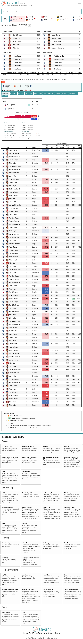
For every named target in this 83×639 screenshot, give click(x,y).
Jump (66, 575)
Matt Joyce (12, 186)
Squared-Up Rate (69, 507)
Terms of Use (27, 633)
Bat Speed (5, 493)
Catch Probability (49, 589)
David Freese (17, 35)
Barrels (45, 446)
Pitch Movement (27, 543)
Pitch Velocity (6, 543)
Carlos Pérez (17, 38)
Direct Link (5, 90)
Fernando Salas (59, 59)
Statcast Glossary (13, 437)
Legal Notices (48, 633)
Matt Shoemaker (59, 56)
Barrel (13, 418)
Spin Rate (67, 543)
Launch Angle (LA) (28, 446)
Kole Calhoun (17, 41)
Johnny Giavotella (58, 41)
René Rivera (13, 247)
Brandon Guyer (14, 179)
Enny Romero (18, 56)
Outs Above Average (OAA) (10, 589)
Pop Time (4, 575)
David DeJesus (14, 237)
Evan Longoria (13, 208)
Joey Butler (56, 35)
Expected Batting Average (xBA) (51, 458)
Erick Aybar (12, 163)
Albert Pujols (56, 38)
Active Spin (46, 543)
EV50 (3, 471)
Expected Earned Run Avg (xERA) (31, 558)
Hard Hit (12, 416)
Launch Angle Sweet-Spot (10, 457)
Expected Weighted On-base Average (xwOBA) (71, 458)
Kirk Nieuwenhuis (14, 170)
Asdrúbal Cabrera (14, 153)
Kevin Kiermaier (14, 244)
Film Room (4, 96)
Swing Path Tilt (48, 507)
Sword (12, 423)
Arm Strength (26, 575)
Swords (24, 523)
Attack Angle (68, 493)
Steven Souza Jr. (14, 157)
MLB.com (57, 633)
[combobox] (41, 11)
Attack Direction (27, 507)
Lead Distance (48, 575)
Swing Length (48, 493)
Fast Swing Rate (27, 493)
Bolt (24, 612)
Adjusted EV (26, 471)
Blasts (3, 523)
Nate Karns (57, 69)
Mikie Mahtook (14, 173)
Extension (5, 557)
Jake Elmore (13, 150)
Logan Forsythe (14, 160)
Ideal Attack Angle (7, 507)
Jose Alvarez (58, 66)
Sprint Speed (6, 612)
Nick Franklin (13, 211)
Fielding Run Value (28, 589)
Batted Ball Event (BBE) (29, 457)
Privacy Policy (37, 633)
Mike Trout (16, 45)
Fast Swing (13, 420)
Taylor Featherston (15, 189)
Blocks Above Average (71, 589)
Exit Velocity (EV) (7, 446)
